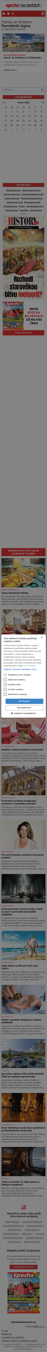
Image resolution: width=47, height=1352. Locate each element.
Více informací (30, 665)
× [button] (42, 637)
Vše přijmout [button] (24, 701)
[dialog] (23, 676)
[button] (23, 669)
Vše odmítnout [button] (24, 708)
